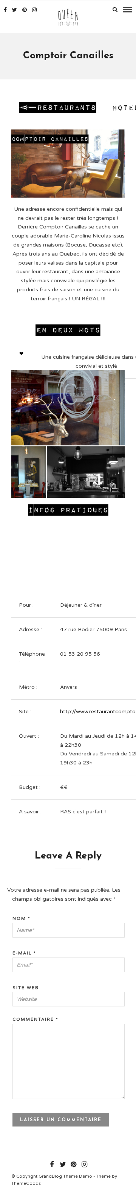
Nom (21, 918)
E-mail (24, 953)
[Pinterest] (24, 10)
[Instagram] (34, 10)
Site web (25, 987)
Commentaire (35, 1019)
